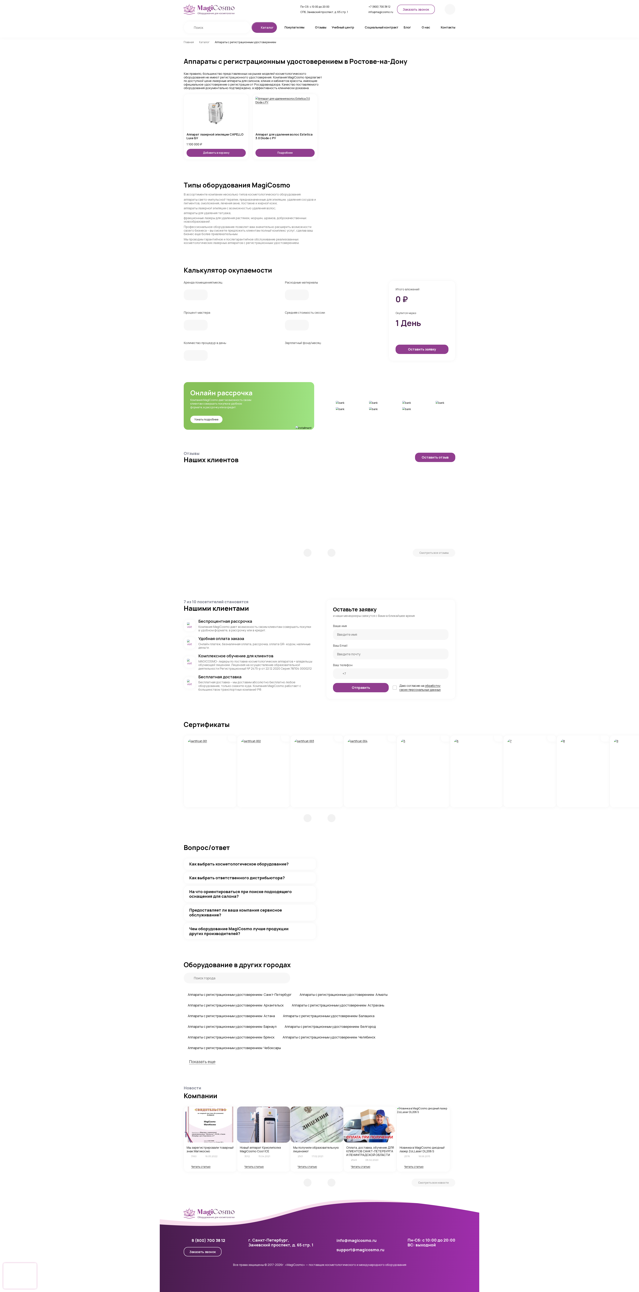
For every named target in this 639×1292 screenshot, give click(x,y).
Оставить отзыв (435, 457)
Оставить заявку (422, 349)
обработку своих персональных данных (420, 688)
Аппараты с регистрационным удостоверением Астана (231, 1016)
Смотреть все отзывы (434, 553)
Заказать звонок (202, 1252)
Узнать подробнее (206, 419)
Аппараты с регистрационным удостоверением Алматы (344, 994)
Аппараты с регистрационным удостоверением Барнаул (232, 1026)
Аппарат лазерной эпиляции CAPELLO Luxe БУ (215, 136)
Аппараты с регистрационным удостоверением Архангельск (236, 1005)
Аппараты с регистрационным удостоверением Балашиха (328, 1016)
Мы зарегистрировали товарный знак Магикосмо (210, 1149)
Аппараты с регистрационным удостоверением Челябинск (329, 1037)
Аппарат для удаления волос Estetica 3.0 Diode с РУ (284, 136)
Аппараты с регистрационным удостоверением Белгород (330, 1026)
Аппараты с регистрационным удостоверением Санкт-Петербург (240, 994)
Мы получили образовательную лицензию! (316, 1149)
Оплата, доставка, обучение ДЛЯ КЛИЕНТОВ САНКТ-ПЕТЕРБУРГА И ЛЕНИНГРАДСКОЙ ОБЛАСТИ (370, 1151)
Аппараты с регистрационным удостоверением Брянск (231, 1037)
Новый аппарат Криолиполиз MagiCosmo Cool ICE (260, 1149)
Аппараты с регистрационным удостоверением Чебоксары (234, 1048)
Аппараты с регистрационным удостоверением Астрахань (338, 1005)
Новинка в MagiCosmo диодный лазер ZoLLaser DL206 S (422, 1149)
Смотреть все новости (433, 1182)
